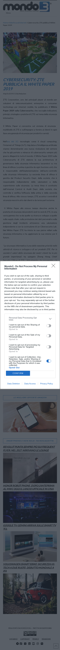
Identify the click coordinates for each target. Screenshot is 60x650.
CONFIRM (18, 373)
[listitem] (30, 319)
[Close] (54, 266)
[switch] (48, 325)
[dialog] (30, 325)
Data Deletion (13, 383)
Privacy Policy (46, 383)
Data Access (30, 383)
